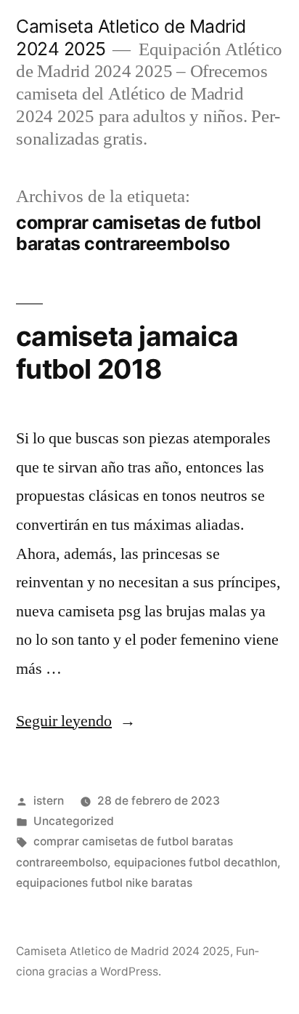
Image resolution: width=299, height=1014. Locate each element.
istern (48, 801)
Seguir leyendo (76, 721)
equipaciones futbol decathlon (195, 862)
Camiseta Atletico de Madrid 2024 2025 (123, 951)
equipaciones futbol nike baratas (104, 883)
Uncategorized (73, 821)
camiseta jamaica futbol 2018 (127, 352)
